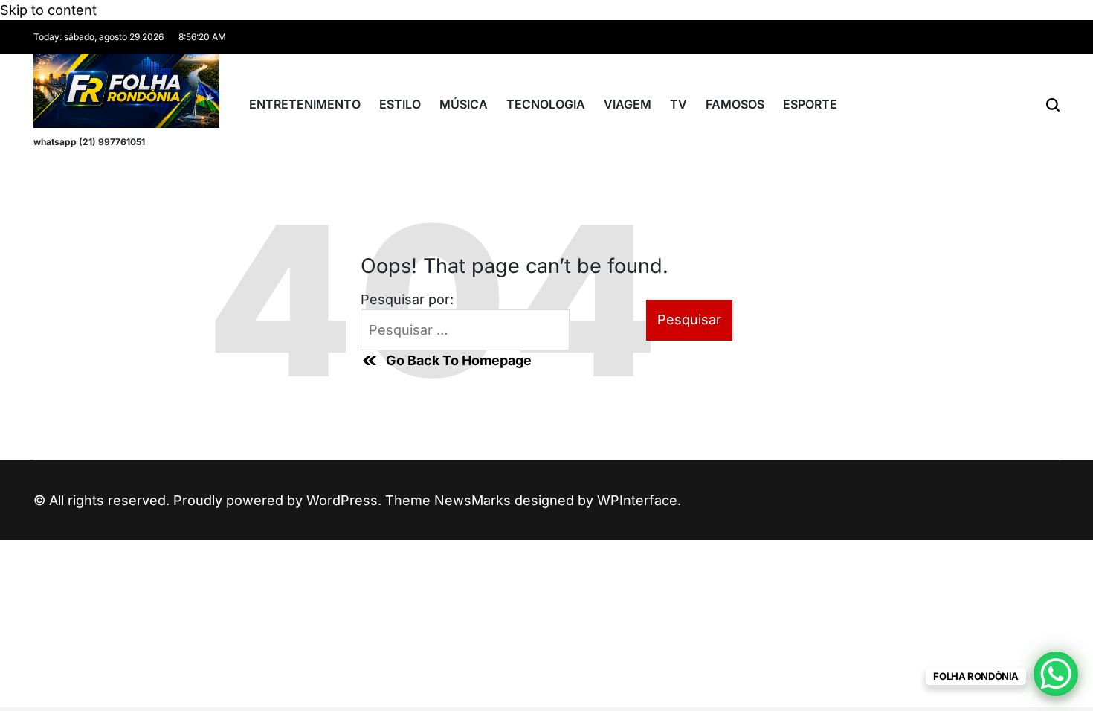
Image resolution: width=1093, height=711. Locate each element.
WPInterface (637, 500)
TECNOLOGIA (545, 104)
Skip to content (48, 10)
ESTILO (400, 104)
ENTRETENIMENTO (305, 104)
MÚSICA (463, 104)
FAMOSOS (735, 104)
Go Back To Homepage (459, 360)
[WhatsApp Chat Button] (1056, 674)
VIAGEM (627, 104)
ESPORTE (810, 104)
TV (678, 104)
